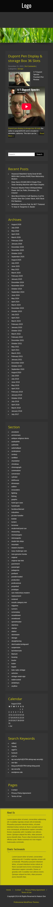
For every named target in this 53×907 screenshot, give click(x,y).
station (14, 631)
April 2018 (15, 405)
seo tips (14, 763)
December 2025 (17, 247)
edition (14, 487)
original (14, 557)
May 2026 (15, 231)
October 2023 (16, 311)
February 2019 (17, 392)
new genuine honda (19, 554)
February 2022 (17, 337)
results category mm (19, 602)
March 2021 (16, 353)
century (14, 454)
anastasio (15, 432)
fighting (14, 493)
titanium (14, 654)
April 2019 (15, 389)
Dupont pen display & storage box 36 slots (24, 128)
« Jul (10, 726)
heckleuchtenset (17, 509)
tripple (13, 667)
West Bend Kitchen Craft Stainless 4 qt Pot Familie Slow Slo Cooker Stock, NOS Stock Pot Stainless (27, 198)
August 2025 (16, 260)
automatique (16, 448)
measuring (15, 532)
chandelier (15, 461)
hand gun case (17, 503)
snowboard (15, 619)
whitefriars (15, 683)
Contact (14, 790)
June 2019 (15, 382)
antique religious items (20, 438)
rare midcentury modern (20, 593)
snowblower (16, 615)
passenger (15, 567)
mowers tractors (17, 548)
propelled (15, 586)
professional (16, 583)
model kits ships (17, 541)
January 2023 (16, 327)
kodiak (14, 519)
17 (9, 718)
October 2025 (16, 253)
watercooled (16, 680)
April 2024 (15, 302)
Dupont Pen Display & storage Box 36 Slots (25, 58)
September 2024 (17, 292)
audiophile (15, 442)
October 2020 (16, 366)
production (15, 580)
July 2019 (15, 379)
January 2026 (16, 244)
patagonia (15, 570)
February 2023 (17, 324)
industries (15, 512)
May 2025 (15, 270)
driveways (15, 483)
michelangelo (16, 535)
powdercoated (16, 577)
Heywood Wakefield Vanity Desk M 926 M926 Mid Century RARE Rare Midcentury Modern (27, 176)
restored (14, 599)
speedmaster (16, 622)
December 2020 (17, 363)
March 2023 (16, 321)
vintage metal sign (18, 676)
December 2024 (17, 282)
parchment (15, 564)
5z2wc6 (14, 753)
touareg (14, 657)
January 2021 (16, 360)
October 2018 (16, 398)
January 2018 (16, 411)
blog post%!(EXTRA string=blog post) (25, 766)
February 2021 (17, 356)
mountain (15, 545)
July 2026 (15, 228)
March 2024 (16, 305)
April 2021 (15, 350)
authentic (15, 445)
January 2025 (16, 279)
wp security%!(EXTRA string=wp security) (27, 759)
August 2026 (16, 224)
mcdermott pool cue (19, 528)
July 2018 (15, 401)
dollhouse (15, 480)
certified (14, 458)
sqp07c (14, 750)
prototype (15, 590)
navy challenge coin (19, 551)
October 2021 (16, 344)
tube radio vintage (18, 670)
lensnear (14, 525)
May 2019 (15, 385)
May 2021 (15, 347)
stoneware (15, 635)
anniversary (15, 435)
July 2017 (15, 414)
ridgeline (14, 606)
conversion (15, 474)
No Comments (30, 66)
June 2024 (15, 295)
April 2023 (15, 318)
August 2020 (16, 372)
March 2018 (16, 408)
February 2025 (17, 276)
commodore (16, 471)
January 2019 (16, 395)
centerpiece (15, 451)
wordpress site (17, 772)
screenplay (15, 612)
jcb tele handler (17, 516)
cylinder (14, 477)
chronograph (16, 467)
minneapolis (16, 538)
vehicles (14, 673)
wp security (15, 769)
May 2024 (15, 298)
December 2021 (17, 340)
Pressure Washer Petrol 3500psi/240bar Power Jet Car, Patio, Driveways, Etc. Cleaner (26, 190)
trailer (13, 664)
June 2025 (15, 266)
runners (14, 609)
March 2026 (16, 237)
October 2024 (16, 289)
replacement (16, 596)
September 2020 (17, 369)
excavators (15, 490)
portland (14, 573)
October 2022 (16, 331)
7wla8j (14, 747)
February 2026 (17, 241)
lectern (14, 522)
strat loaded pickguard (20, 644)
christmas (15, 464)
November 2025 (17, 250)
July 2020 (15, 376)
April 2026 (15, 234)
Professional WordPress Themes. (26, 902)
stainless (14, 625)
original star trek (17, 561)
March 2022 (16, 334)
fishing (14, 496)
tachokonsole (16, 651)
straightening (16, 641)
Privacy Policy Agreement (21, 793)
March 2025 (16, 273)
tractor (13, 660)
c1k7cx (14, 756)
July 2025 (15, 263)
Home (8, 890)
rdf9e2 (13, 743)
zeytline (14, 686)
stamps (14, 628)
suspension (15, 647)
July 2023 (15, 315)
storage (20, 69)
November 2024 (17, 286)
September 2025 (17, 257)
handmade (15, 506)
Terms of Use (16, 796)
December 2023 (17, 308)
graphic (14, 500)
